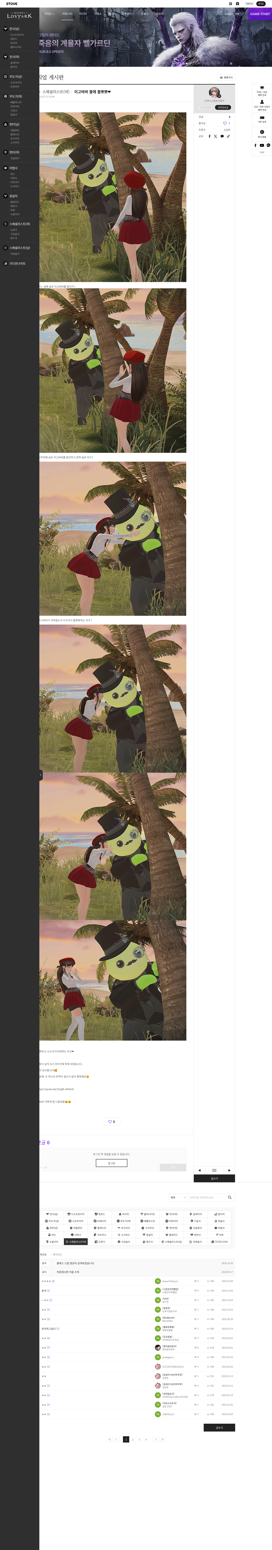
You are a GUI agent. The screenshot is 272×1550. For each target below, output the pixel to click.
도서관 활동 (205, 107)
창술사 (14, 114)
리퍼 (13, 210)
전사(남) (14, 29)
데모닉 (14, 206)
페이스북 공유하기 (209, 136)
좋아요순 (57, 1254)
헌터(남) (14, 124)
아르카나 (15, 182)
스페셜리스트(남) (19, 248)
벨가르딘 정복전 (136, 37)
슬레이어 (15, 62)
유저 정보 (166, 1281)
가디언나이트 (17, 263)
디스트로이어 (17, 34)
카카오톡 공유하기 (222, 136)
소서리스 (15, 186)
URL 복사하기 (228, 136)
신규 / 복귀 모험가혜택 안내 (262, 108)
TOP (262, 152)
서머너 (14, 178)
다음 (156, 1439)
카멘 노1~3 (229, 1170)
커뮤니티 (67, 14)
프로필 (214, 92)
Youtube (262, 145)
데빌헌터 (15, 130)
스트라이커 (16, 82)
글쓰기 (214, 1178)
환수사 (14, 238)
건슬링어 (15, 158)
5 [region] (229, 123)
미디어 (83, 14)
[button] (168, 63)
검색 (229, 1197)
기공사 (14, 110)
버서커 (14, 43)
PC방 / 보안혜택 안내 (262, 94)
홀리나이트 (16, 47)
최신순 (43, 1254)
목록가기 (228, 77)
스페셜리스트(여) (19, 224)
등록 (173, 1167)
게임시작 (260, 14)
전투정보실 (223, 107)
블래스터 (15, 134)
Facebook (255, 145)
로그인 (228, 13)
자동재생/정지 (174, 63)
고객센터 (127, 14)
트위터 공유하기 (215, 136)
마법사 (13, 168)
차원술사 (15, 253)
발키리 (14, 67)
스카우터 (15, 142)
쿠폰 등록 (262, 121)
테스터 (159, 14)
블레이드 (15, 202)
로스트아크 (19, 15)
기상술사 (15, 234)
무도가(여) (15, 96)
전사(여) (14, 57)
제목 (173, 1197)
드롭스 (145, 14)
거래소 (98, 14)
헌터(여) (14, 152)
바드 (13, 174)
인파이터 (15, 106)
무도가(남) (15, 76)
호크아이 (15, 138)
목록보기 (214, 1170)
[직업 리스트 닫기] (41, 775)
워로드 (14, 39)
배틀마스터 (16, 102)
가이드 (48, 14)
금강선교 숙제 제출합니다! (199, 1170)
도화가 (14, 230)
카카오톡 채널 (268, 145)
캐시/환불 (262, 136)
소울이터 (15, 214)
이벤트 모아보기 (231, 63)
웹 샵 (111, 14)
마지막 (162, 1439)
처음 (109, 1439)
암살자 (13, 196)
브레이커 (15, 86)
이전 (116, 1439)
